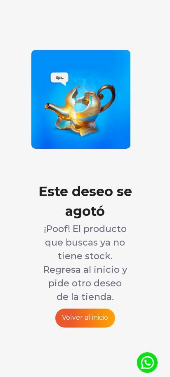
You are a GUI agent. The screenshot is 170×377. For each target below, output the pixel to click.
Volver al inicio (85, 317)
